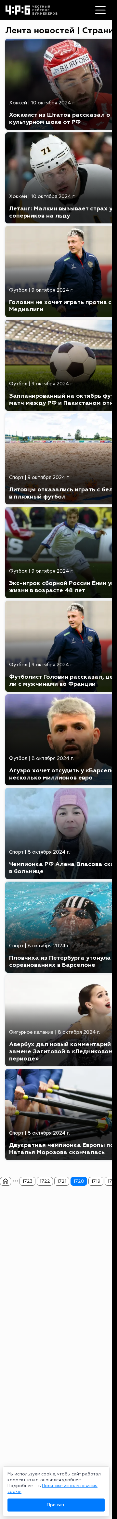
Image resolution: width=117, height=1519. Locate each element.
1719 (95, 1181)
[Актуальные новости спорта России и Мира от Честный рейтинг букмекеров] (5, 1181)
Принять (56, 1505)
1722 (45, 1181)
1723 (27, 1181)
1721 (61, 1181)
